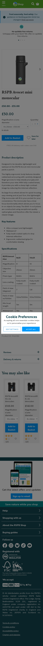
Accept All (31, 329)
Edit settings (12, 329)
